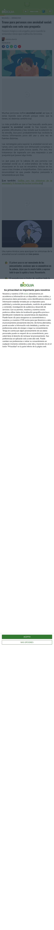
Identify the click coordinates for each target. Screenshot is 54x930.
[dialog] (27, 604)
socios (26, 294)
